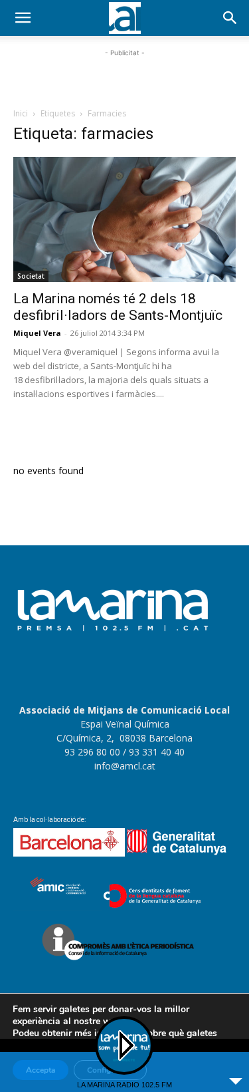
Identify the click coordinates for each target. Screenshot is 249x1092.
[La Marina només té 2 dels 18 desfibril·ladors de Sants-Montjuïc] (124, 219)
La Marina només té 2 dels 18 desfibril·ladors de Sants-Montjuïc (117, 307)
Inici (20, 113)
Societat (30, 276)
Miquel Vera (37, 333)
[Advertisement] (125, 76)
